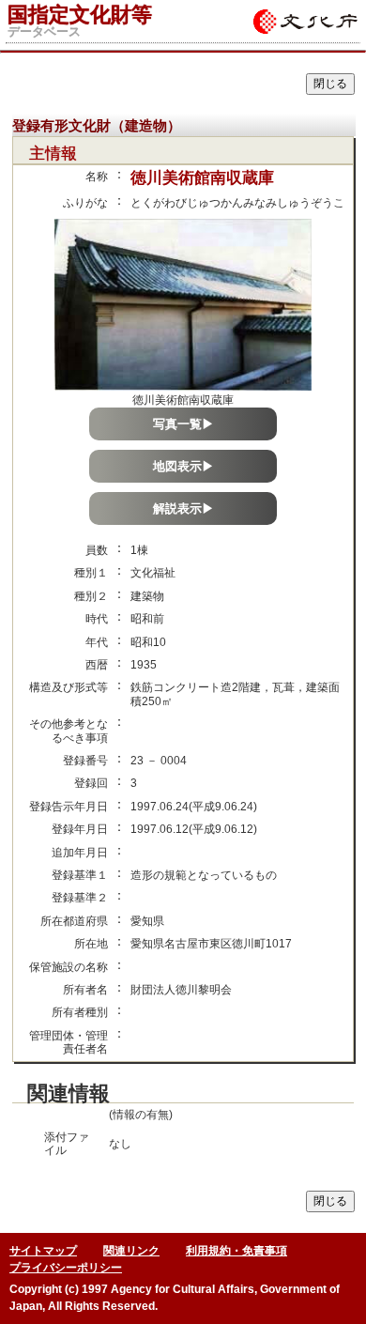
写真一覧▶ (183, 424)
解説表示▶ (183, 508)
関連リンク (131, 1250)
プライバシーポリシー (65, 1267)
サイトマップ (43, 1250)
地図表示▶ (183, 466)
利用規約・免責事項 (236, 1250)
